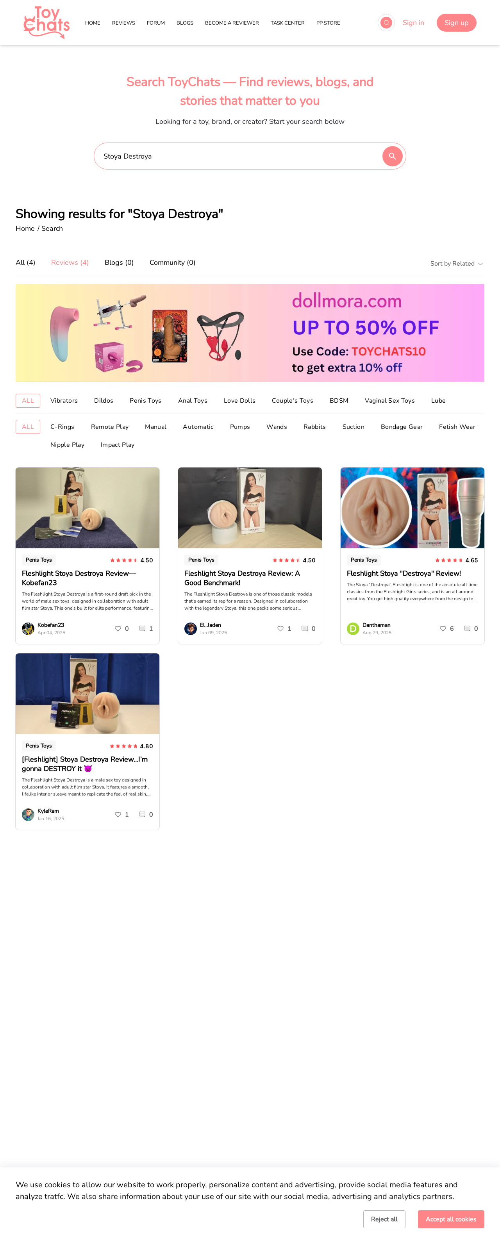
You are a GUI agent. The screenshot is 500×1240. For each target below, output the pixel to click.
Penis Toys (39, 560)
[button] (454, 264)
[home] (46, 22)
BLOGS (185, 23)
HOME (92, 23)
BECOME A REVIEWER (232, 23)
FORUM (156, 23)
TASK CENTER (288, 23)
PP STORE (328, 23)
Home (25, 228)
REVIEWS (123, 23)
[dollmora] (250, 333)
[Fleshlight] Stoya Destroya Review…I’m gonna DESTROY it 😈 (85, 764)
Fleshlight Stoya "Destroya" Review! (404, 573)
